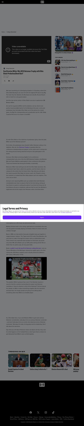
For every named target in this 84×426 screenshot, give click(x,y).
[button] (42, 217)
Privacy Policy (6, 212)
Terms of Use (24, 211)
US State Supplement (66, 212)
